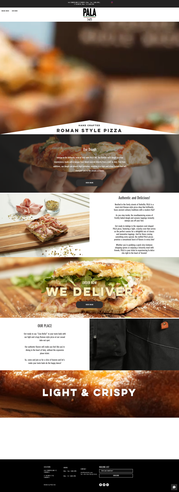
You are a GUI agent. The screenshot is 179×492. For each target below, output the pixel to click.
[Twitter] (104, 484)
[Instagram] (112, 2)
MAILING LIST (104, 467)
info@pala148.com (87, 472)
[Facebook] (100, 484)
